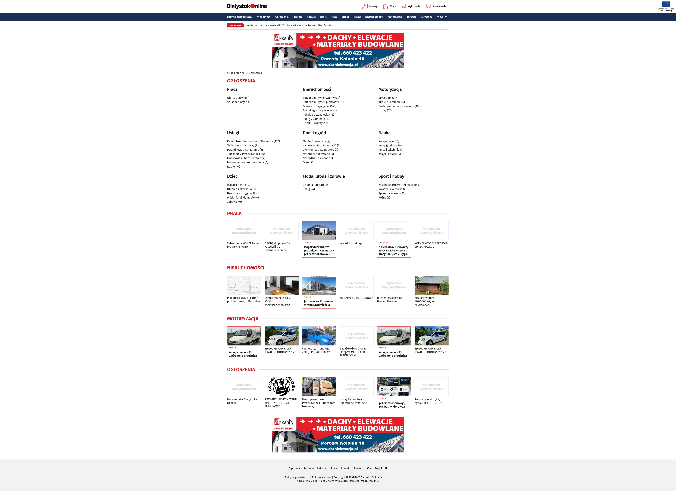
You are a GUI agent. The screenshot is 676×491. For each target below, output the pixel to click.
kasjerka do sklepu (351, 243)
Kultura (311, 16)
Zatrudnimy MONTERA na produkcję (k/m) (243, 245)
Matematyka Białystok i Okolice (242, 401)
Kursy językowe (388, 145)
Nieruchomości (374, 16)
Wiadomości (263, 16)
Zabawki (232, 201)
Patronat (322, 468)
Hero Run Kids (325, 25)
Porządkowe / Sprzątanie (243, 149)
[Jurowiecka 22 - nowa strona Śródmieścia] (319, 285)
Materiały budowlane (316, 154)
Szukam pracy (236, 102)
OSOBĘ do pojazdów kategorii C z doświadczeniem (277, 247)
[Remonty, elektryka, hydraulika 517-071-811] (432, 386)
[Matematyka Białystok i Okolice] (244, 386)
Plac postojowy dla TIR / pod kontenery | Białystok (243, 299)
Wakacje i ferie (236, 185)
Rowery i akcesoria (390, 189)
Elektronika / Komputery (318, 149)
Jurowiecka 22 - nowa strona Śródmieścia (318, 303)
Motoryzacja (395, 16)
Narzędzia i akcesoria (316, 158)
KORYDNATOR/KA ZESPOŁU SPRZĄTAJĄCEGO (431, 245)
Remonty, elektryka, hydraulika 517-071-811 (429, 401)
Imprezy (373, 6)
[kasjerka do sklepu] (357, 230)
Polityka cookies (321, 477)
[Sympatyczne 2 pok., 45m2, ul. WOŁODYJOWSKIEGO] (282, 285)
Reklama (308, 468)
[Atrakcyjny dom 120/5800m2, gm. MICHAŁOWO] (432, 285)
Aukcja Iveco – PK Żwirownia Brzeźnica (243, 354)
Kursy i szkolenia (389, 149)
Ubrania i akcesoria (239, 189)
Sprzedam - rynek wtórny (319, 97)
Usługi (382, 110)
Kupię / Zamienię (314, 119)
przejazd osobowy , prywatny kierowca (392, 404)
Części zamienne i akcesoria (396, 106)
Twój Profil (381, 468)
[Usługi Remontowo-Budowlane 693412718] (357, 386)
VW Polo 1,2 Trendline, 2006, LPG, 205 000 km (316, 350)
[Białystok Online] (247, 6)
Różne (231, 166)
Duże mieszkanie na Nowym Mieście (389, 299)
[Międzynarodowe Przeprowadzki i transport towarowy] (319, 386)
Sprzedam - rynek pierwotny (321, 102)
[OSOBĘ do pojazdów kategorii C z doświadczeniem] (282, 230)
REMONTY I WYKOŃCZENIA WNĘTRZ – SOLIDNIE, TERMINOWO (281, 403)
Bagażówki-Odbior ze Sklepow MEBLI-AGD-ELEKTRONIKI (353, 352)
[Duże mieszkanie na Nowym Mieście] (394, 285)
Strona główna (236, 72)
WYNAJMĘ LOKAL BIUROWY (356, 298)
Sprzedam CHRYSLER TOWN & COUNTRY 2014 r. (280, 350)
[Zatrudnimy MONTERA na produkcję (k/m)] (244, 230)
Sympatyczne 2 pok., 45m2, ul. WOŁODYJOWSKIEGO (278, 301)
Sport (323, 16)
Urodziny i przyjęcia (239, 193)
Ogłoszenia (414, 6)
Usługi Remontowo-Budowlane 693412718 (353, 401)
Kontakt (345, 468)
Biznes (345, 16)
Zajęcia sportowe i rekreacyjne (397, 185)
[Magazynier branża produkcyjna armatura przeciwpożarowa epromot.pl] (319, 230)
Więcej (440, 16)
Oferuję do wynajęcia (316, 106)
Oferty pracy (235, 97)
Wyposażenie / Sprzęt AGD (319, 145)
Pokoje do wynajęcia (316, 114)
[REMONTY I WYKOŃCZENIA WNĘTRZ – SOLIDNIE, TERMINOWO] (282, 386)
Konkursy (252, 25)
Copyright (339, 477)
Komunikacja (439, 6)
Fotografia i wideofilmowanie (245, 162)
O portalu (294, 468)
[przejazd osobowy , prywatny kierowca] (394, 386)
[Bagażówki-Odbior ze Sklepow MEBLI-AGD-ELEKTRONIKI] (357, 336)
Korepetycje (386, 141)
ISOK (368, 468)
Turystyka (426, 16)
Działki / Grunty (313, 123)
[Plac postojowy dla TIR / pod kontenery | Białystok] (244, 285)
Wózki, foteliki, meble (241, 197)
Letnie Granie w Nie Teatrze (301, 25)
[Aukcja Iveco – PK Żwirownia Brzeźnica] (244, 336)
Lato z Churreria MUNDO (271, 25)
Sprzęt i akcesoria (389, 193)
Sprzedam (385, 97)
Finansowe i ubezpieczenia (244, 158)
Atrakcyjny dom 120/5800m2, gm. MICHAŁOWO (425, 301)
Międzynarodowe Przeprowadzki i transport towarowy (318, 403)
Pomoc (358, 468)
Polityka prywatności (297, 477)
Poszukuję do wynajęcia (318, 110)
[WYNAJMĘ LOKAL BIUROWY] (357, 285)
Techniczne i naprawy (240, 145)
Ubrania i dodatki (314, 185)
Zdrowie (411, 16)
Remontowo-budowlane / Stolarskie (250, 141)
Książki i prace (387, 154)
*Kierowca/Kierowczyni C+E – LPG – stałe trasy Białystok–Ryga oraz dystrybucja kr (393, 250)
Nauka (357, 16)
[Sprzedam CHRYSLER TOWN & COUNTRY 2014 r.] (282, 336)
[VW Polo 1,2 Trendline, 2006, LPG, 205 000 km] (319, 336)
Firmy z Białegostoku (239, 16)
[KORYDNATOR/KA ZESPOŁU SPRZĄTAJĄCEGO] (432, 230)
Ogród (307, 162)
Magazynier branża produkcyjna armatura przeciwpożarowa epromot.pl (319, 250)
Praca (334, 16)
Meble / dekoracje (314, 141)
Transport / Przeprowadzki (244, 154)
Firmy (393, 6)
